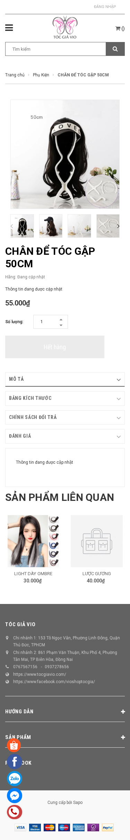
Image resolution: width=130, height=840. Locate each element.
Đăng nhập (105, 7)
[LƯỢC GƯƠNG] (53, 541)
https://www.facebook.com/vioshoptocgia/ (54, 681)
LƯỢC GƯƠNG (53, 573)
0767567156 (25, 666)
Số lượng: (14, 321)
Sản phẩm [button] (18, 737)
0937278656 (57, 666)
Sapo (78, 802)
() (122, 28)
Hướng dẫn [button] (19, 711)
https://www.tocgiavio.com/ (39, 674)
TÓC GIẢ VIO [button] (20, 624)
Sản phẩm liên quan (59, 497)
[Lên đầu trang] (109, 826)
